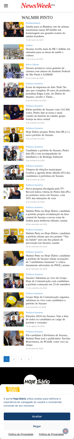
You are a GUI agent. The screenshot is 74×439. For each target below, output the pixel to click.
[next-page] (29, 359)
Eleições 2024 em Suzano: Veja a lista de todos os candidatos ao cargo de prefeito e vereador (47, 319)
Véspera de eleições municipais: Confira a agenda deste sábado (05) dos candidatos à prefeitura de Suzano (48, 172)
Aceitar (37, 416)
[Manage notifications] (65, 431)
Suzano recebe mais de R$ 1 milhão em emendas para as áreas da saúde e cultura (48, 52)
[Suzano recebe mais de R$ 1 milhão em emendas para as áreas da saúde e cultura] (14, 51)
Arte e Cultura (32, 64)
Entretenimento (33, 23)
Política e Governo (34, 83)
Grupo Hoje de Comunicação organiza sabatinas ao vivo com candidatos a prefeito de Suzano (47, 300)
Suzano (29, 45)
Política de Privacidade (20, 434)
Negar (37, 426)
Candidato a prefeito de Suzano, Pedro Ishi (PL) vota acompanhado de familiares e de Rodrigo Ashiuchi (47, 153)
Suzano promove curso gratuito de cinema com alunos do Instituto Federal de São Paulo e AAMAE (48, 71)
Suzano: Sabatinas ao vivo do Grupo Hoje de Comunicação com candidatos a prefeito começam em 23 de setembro (48, 281)
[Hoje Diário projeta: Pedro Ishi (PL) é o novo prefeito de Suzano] (14, 134)
